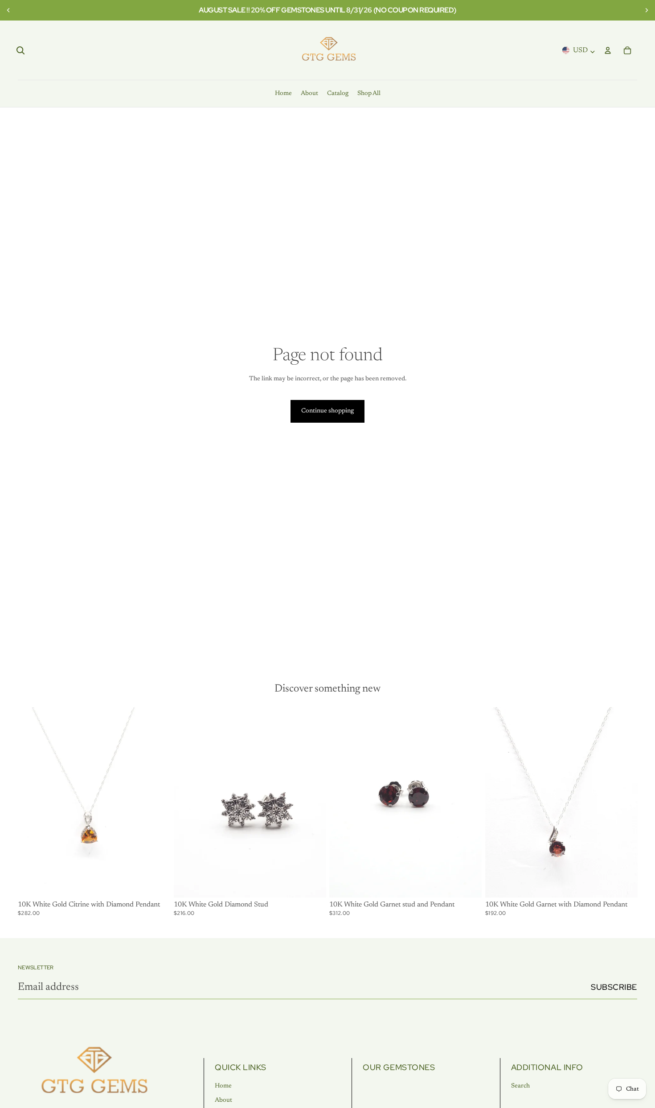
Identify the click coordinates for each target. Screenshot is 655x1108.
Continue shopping (327, 411)
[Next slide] (645, 10)
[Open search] (20, 50)
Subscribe (614, 987)
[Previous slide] (10, 10)
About (223, 1100)
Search (520, 1086)
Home (223, 1086)
